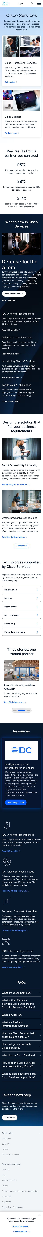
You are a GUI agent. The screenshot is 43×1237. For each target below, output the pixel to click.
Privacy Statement (20, 1226)
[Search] (31, 3)
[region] (21, 1224)
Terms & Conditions (9, 1180)
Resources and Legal (11, 1164)
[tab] (15, 710)
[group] (21, 682)
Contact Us (6, 1144)
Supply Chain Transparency (12, 1207)
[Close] (39, 1215)
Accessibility (6, 1196)
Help (3, 1175)
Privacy (5, 1186)
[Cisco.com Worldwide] (5, 3)
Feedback (5, 1170)
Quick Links (7, 1133)
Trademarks (6, 1202)
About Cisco (6, 1139)
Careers (5, 1149)
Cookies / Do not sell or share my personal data (20, 1191)
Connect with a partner (10, 1155)
